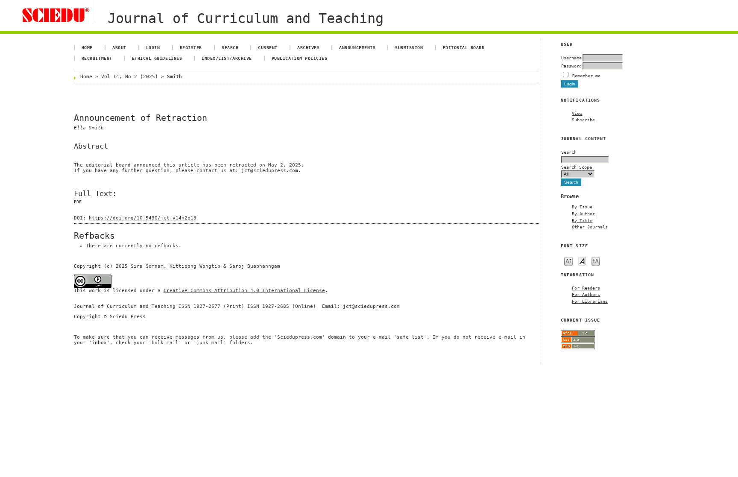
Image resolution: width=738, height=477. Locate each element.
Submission (409, 47)
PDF (78, 201)
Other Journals (590, 226)
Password (571, 65)
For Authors (586, 294)
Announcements (357, 47)
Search (230, 47)
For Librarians (590, 301)
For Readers (586, 287)
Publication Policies (299, 58)
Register (191, 47)
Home (87, 47)
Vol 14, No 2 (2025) (129, 76)
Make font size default (582, 261)
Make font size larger (596, 261)
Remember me (586, 75)
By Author (583, 213)
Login (153, 47)
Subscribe (583, 119)
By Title (582, 220)
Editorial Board (464, 47)
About (119, 47)
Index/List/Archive (227, 58)
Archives (308, 47)
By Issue (582, 206)
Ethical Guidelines (157, 58)
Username (571, 57)
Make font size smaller (568, 261)
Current (268, 47)
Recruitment (97, 58)
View (577, 113)
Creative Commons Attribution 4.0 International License (244, 290)
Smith (174, 76)
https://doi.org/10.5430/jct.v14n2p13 (142, 218)
